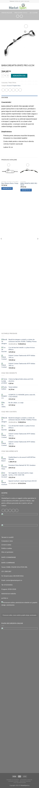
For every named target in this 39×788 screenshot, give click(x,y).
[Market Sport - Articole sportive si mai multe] (17, 6)
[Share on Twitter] (10, 89)
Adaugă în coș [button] (7, 188)
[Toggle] (37, 552)
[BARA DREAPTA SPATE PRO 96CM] (29, 171)
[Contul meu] (33, 6)
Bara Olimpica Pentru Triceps (9, 183)
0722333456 (8, 585)
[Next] (38, 243)
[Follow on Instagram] (6, 510)
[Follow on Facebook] (3, 510)
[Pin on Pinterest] (16, 89)
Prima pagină (7, 13)
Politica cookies (6, 548)
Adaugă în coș (19, 75)
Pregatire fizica (20, 13)
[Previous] (1, 243)
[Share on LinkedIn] (20, 89)
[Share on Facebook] (6, 89)
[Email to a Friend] (13, 89)
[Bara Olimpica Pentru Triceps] (10, 171)
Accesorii (33, 13)
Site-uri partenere (7, 552)
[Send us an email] (13, 510)
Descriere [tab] (4, 97)
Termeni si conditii (7, 537)
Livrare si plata (6, 545)
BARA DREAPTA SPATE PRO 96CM (28, 184)
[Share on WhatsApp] (3, 89)
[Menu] (2, 6)
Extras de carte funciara (22, 1)
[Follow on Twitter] (10, 510)
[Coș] (37, 6)
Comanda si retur (7, 541)
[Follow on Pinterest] (16, 510)
